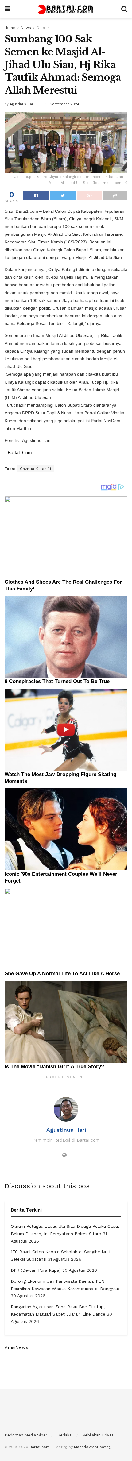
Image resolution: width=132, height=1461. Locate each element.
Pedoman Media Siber (26, 1435)
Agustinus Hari (22, 104)
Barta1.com (39, 1447)
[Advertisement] (66, 1369)
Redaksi (64, 1435)
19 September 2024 (62, 104)
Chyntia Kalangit (35, 468)
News (26, 27)
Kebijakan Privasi (99, 1435)
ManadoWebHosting (92, 1447)
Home (10, 27)
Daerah (43, 27)
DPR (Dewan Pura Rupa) (36, 1270)
